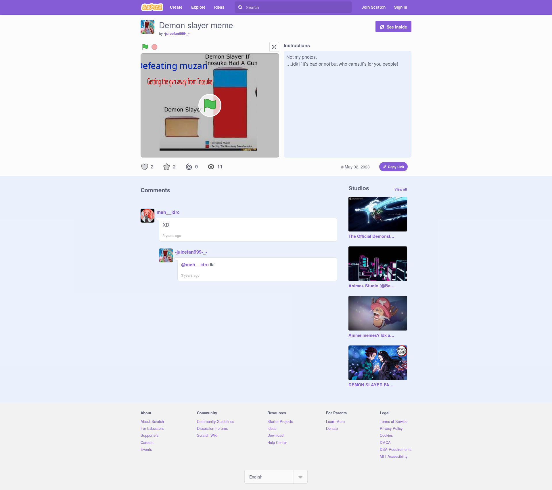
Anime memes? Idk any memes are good (372, 335)
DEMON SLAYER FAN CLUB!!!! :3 (372, 385)
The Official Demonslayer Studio (372, 236)
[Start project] (145, 47)
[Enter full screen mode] (274, 47)
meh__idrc (168, 212)
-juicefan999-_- (176, 33)
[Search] (240, 7)
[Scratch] (152, 7)
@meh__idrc (195, 264)
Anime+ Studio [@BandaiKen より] (372, 285)
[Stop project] (154, 47)
